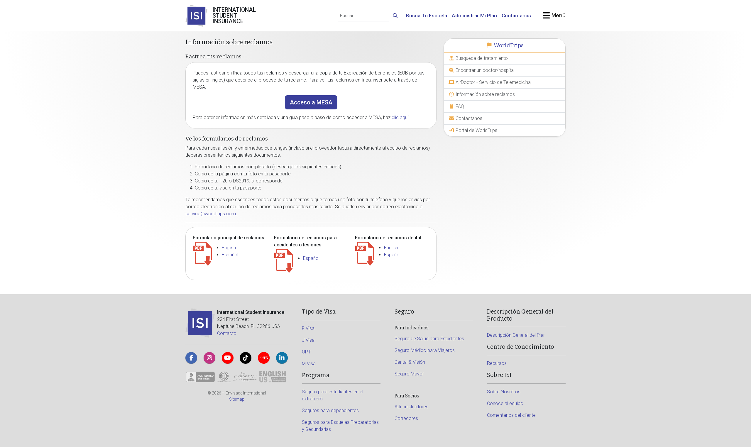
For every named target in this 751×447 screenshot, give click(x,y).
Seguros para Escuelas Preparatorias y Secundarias (340, 425)
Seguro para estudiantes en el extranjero (332, 395)
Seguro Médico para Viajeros (425, 350)
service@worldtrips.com (210, 213)
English (229, 247)
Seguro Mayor (409, 374)
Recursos (497, 363)
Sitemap (236, 399)
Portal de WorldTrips (475, 130)
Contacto (226, 333)
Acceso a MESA (311, 102)
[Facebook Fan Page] (191, 358)
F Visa (308, 328)
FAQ (459, 106)
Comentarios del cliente (511, 415)
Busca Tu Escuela (426, 15)
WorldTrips (508, 45)
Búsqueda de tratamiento (481, 58)
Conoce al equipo (505, 403)
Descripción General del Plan (516, 335)
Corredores (406, 418)
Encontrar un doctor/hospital (484, 70)
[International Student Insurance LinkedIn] (282, 358)
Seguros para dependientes (330, 410)
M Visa (309, 363)
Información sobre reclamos (484, 94)
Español (230, 255)
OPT (306, 352)
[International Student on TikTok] (245, 358)
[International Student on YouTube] (228, 358)
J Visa (308, 340)
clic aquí (400, 117)
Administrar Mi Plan (474, 15)
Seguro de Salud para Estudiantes (429, 338)
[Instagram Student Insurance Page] (209, 358)
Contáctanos (516, 15)
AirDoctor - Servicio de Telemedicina (492, 82)
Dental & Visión (410, 362)
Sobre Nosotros (503, 391)
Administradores (411, 406)
